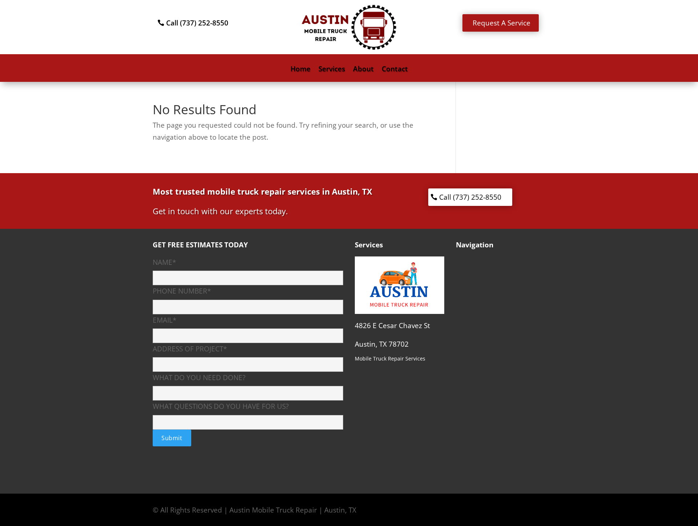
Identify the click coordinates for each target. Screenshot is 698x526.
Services (331, 69)
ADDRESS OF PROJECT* (190, 349)
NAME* (164, 262)
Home (300, 69)
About (363, 69)
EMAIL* (164, 320)
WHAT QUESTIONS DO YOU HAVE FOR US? (221, 406)
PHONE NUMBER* (182, 291)
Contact (395, 69)
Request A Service (501, 23)
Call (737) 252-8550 (197, 23)
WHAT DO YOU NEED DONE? (199, 377)
